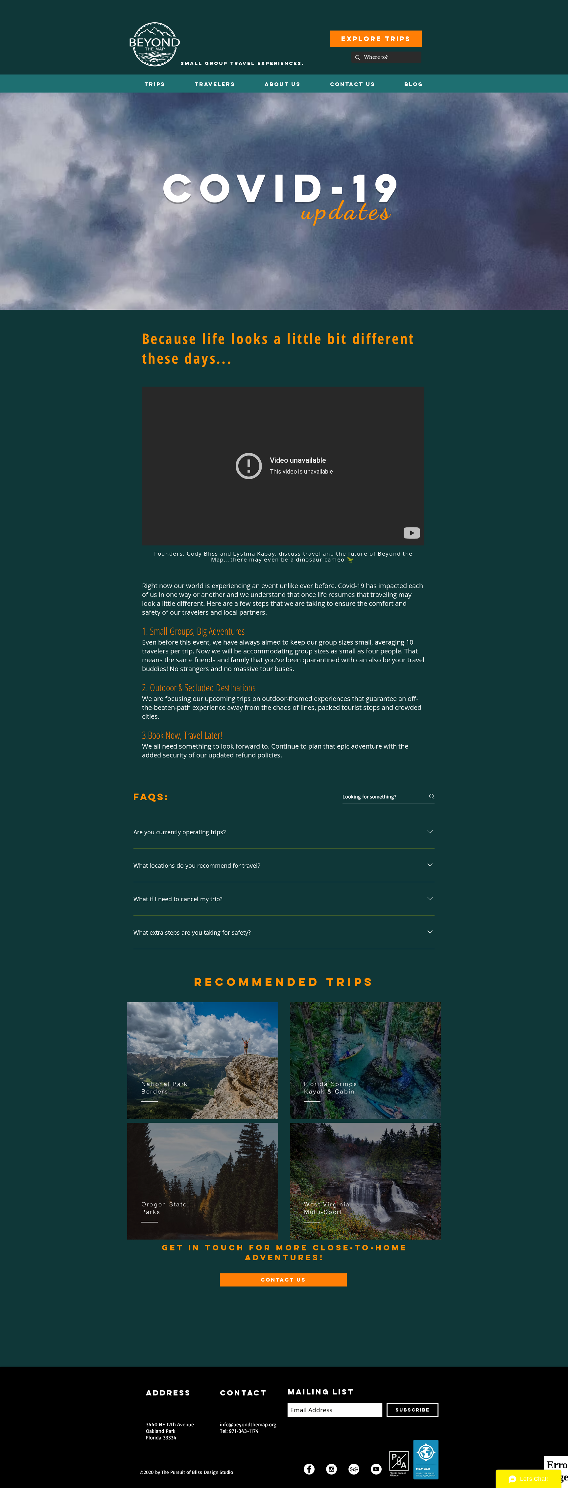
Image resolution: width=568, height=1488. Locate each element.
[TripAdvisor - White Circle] (353, 1469)
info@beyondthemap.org (248, 1424)
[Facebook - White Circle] (309, 1469)
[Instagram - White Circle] (331, 1469)
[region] (202, 1060)
